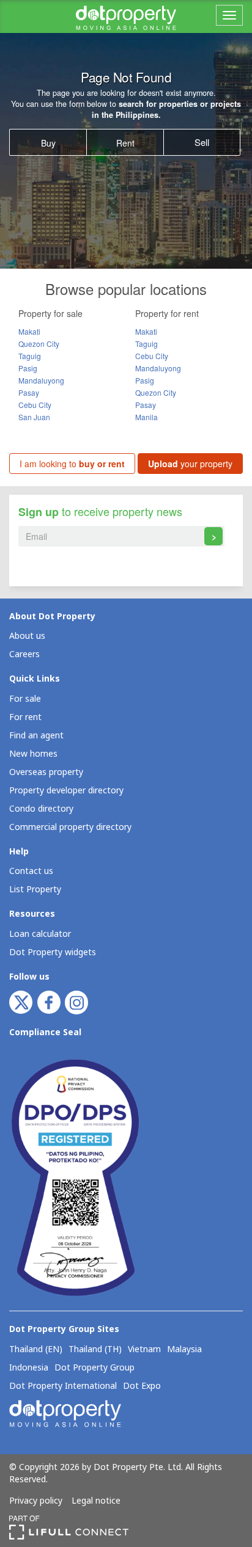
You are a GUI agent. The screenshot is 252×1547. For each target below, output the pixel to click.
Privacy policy (35, 1501)
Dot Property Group (94, 1368)
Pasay (28, 392)
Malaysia (184, 1350)
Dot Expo (142, 1386)
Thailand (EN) (35, 1350)
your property (190, 463)
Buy (48, 143)
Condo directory (41, 809)
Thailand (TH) (95, 1350)
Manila (146, 417)
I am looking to (72, 463)
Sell (202, 142)
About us (27, 636)
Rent (125, 143)
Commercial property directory (70, 827)
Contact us (31, 871)
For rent (25, 717)
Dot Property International (63, 1386)
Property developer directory (66, 790)
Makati (29, 331)
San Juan (34, 417)
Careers (24, 654)
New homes (33, 754)
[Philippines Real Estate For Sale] (126, 16)
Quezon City (38, 343)
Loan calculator (40, 934)
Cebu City (34, 404)
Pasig (27, 368)
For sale (25, 699)
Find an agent (36, 735)
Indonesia (28, 1368)
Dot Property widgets (52, 952)
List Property (35, 889)
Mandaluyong (41, 380)
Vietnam (144, 1350)
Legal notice (96, 1501)
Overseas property (46, 772)
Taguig (29, 356)
